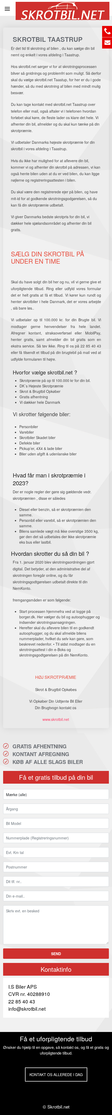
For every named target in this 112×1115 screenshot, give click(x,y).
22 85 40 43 (21, 1001)
